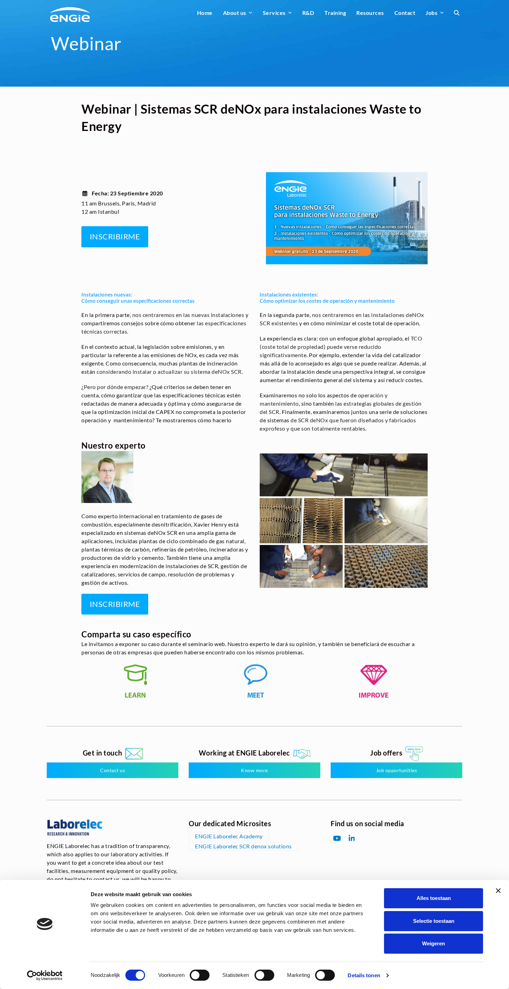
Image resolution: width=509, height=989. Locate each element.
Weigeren (433, 943)
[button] (457, 12)
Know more (254, 770)
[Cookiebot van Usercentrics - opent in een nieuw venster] (45, 975)
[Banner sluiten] (498, 890)
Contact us (112, 770)
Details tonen (364, 975)
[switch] (199, 975)
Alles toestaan (434, 898)
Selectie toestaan (433, 921)
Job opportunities (396, 770)
